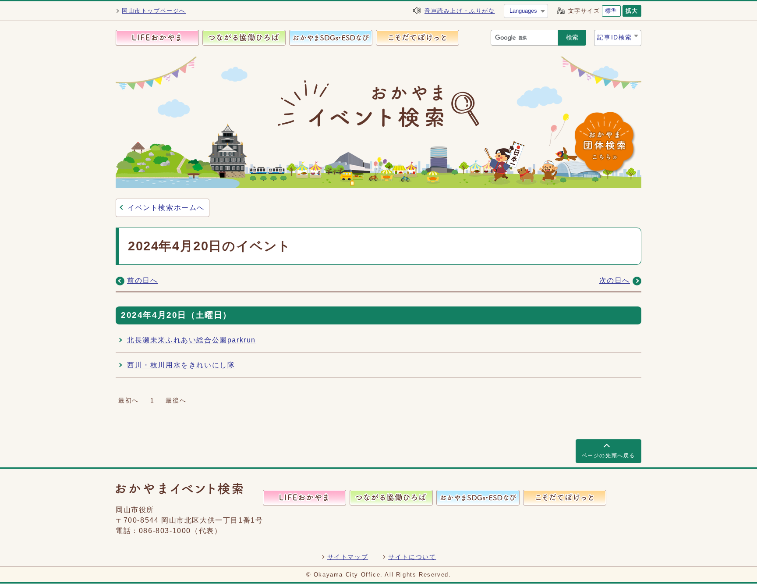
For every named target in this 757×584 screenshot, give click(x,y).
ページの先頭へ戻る (608, 455)
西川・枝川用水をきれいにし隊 (181, 365)
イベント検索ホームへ (166, 207)
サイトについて (412, 556)
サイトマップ (347, 556)
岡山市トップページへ (154, 10)
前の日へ (142, 280)
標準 (611, 10)
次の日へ (614, 280)
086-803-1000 (165, 530)
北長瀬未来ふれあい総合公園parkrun (191, 340)
